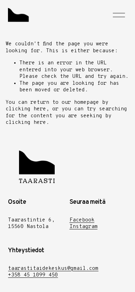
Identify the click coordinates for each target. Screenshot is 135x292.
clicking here (26, 109)
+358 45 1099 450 (33, 275)
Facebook (82, 220)
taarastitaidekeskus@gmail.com (53, 268)
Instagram (84, 226)
